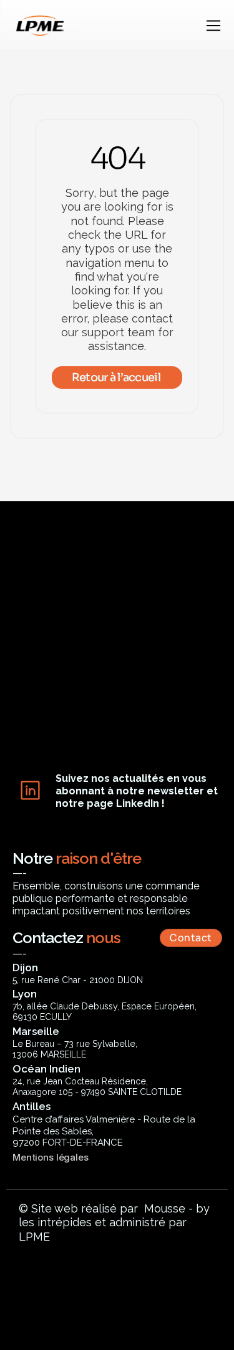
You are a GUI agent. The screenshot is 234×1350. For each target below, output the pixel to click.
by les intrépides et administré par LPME (116, 1222)
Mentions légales (50, 1157)
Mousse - (168, 1208)
